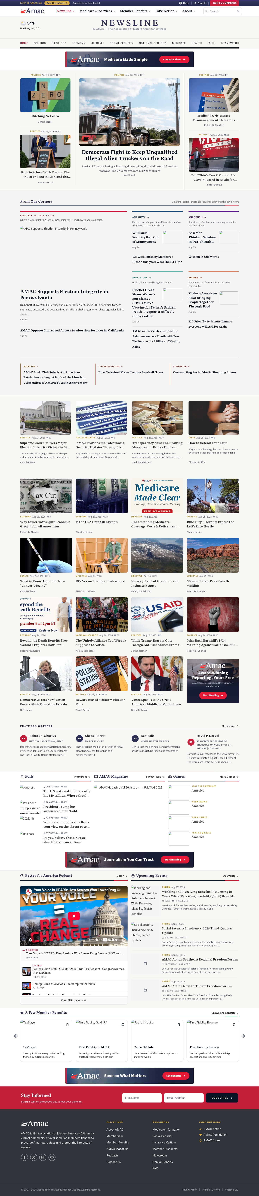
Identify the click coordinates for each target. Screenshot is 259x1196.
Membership (114, 1136)
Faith (211, 43)
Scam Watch (230, 43)
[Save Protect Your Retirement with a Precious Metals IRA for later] (123, 1024)
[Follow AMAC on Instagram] (42, 1157)
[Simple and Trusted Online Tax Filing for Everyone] (46, 1041)
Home (24, 43)
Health (197, 43)
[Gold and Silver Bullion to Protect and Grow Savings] (213, 1041)
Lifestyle (97, 43)
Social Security (122, 43)
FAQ (155, 1168)
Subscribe (220, 1098)
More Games (227, 777)
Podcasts (112, 1155)
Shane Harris (95, 736)
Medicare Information (166, 1129)
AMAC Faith (195, 217)
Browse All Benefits (223, 1013)
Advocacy (26, 215)
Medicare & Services (95, 11)
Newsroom (160, 1155)
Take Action (164, 11)
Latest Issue (153, 777)
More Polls (80, 777)
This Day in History (109, 366)
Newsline (64, 11)
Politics (39, 43)
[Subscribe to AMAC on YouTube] (52, 1157)
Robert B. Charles (42, 736)
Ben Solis (148, 736)
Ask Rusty (138, 217)
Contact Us (113, 1162)
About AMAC (115, 1129)
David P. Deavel (208, 736)
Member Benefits (133, 11)
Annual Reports (163, 1162)
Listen (120, 876)
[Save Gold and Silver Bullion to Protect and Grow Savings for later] (234, 1024)
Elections (58, 43)
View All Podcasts (72, 1000)
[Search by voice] (238, 11)
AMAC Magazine (117, 1149)
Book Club (29, 366)
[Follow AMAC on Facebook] (24, 1157)
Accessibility (231, 1189)
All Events (229, 876)
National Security (152, 43)
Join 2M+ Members (224, 3)
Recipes (193, 277)
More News (228, 726)
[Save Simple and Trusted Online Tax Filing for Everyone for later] (67, 1024)
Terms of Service (211, 1189)
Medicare (179, 43)
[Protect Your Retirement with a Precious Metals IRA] (102, 1041)
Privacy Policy (189, 1189)
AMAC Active (139, 277)
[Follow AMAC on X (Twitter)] (33, 1157)
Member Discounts (165, 1149)
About (187, 11)
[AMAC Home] (35, 1123)
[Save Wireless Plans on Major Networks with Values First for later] (178, 1024)
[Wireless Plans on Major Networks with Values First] (157, 1041)
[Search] (206, 11)
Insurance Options (164, 1142)
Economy (78, 43)
